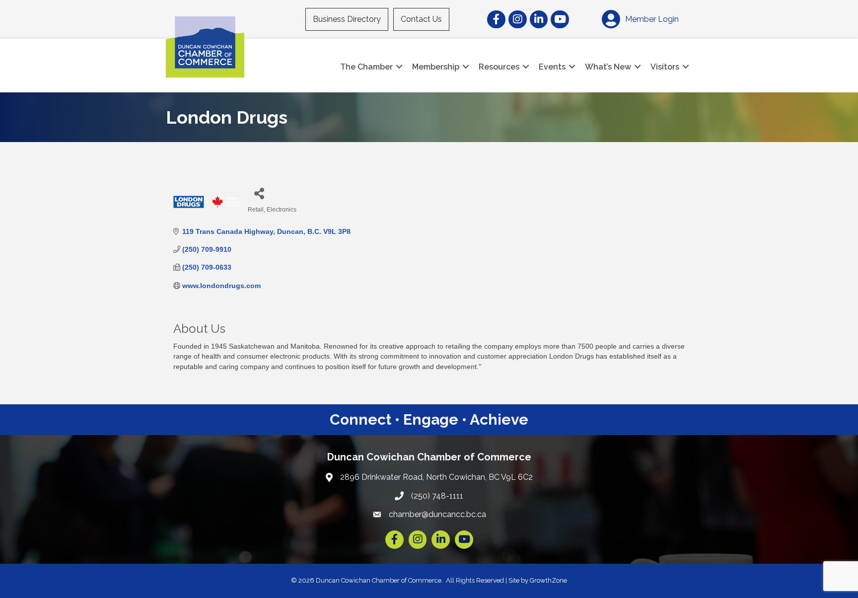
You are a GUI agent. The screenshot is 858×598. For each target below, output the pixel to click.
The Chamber (366, 67)
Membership (435, 67)
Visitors (664, 67)
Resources (499, 67)
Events (552, 67)
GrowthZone (548, 580)
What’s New (608, 67)
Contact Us (421, 19)
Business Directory (347, 19)
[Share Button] (259, 193)
